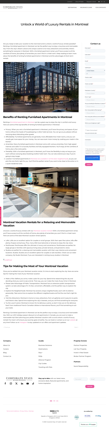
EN (99, 1)
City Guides (42, 363)
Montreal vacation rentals (43, 231)
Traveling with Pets (45, 367)
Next (75, 327)
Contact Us (7, 356)
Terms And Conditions (13, 411)
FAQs (40, 356)
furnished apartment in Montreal (22, 122)
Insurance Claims (86, 7)
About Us (6, 345)
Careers (6, 349)
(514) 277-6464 (79, 1)
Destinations (72, 7)
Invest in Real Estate (81, 352)
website (73, 320)
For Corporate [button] (101, 7)
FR (101, 1)
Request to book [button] (91, 1)
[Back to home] (12, 7)
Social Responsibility (81, 366)
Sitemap (31, 411)
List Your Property (80, 349)
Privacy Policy (24, 411)
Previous (7, 327)
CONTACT (69, 1)
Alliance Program (44, 360)
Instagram (23, 322)
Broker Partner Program (82, 356)
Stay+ (40, 352)
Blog (5, 352)
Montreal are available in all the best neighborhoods (49, 159)
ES (104, 1)
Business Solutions (45, 345)
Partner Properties (80, 345)
